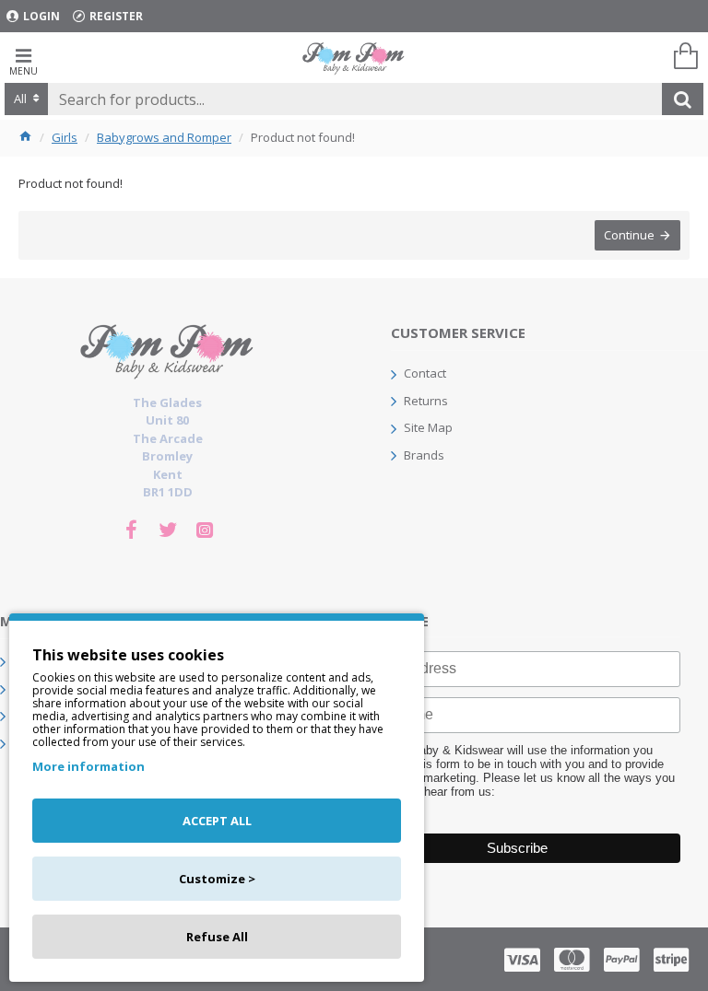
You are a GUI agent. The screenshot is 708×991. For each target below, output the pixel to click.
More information (88, 766)
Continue (629, 235)
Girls (64, 137)
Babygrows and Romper (164, 137)
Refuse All (217, 936)
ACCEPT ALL (217, 820)
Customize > (217, 878)
